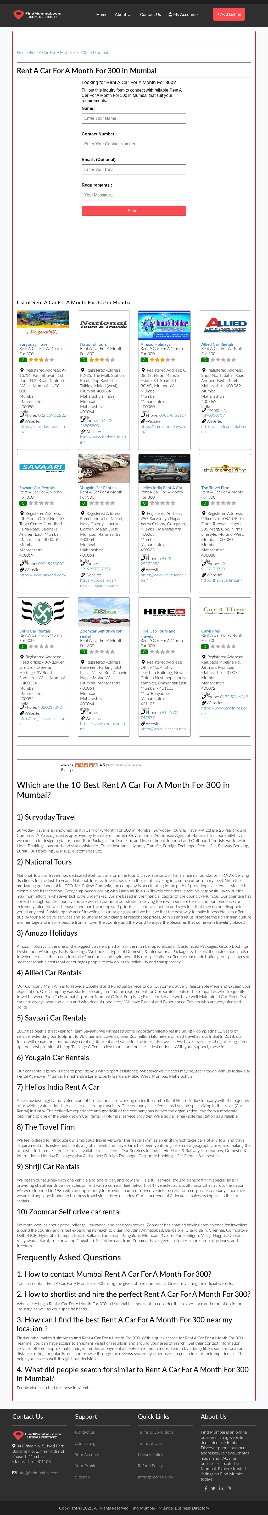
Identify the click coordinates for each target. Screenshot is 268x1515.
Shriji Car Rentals (35, 631)
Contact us (85, 1432)
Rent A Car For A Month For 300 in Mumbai (69, 53)
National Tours (93, 344)
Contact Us (150, 15)
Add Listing (229, 14)
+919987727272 (95, 569)
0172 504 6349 (234, 697)
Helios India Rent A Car (161, 488)
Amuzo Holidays (155, 344)
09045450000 (51, 564)
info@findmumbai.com (38, 1473)
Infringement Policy (155, 1477)
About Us (123, 15)
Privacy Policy (150, 1455)
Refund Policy (150, 1466)
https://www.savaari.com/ (43, 575)
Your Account (87, 1455)
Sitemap (82, 1477)
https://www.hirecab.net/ (164, 729)
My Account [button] (184, 15)
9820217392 (50, 707)
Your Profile (85, 1466)
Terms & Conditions (156, 1432)
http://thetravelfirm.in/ (221, 580)
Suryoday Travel (33, 344)
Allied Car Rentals (217, 344)
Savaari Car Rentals (37, 488)
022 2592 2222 (52, 415)
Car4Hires (210, 631)
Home (101, 15)
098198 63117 (172, 415)
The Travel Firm (215, 488)
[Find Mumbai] (37, 15)
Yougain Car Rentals (98, 488)
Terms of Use (149, 1443)
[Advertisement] (134, 257)
